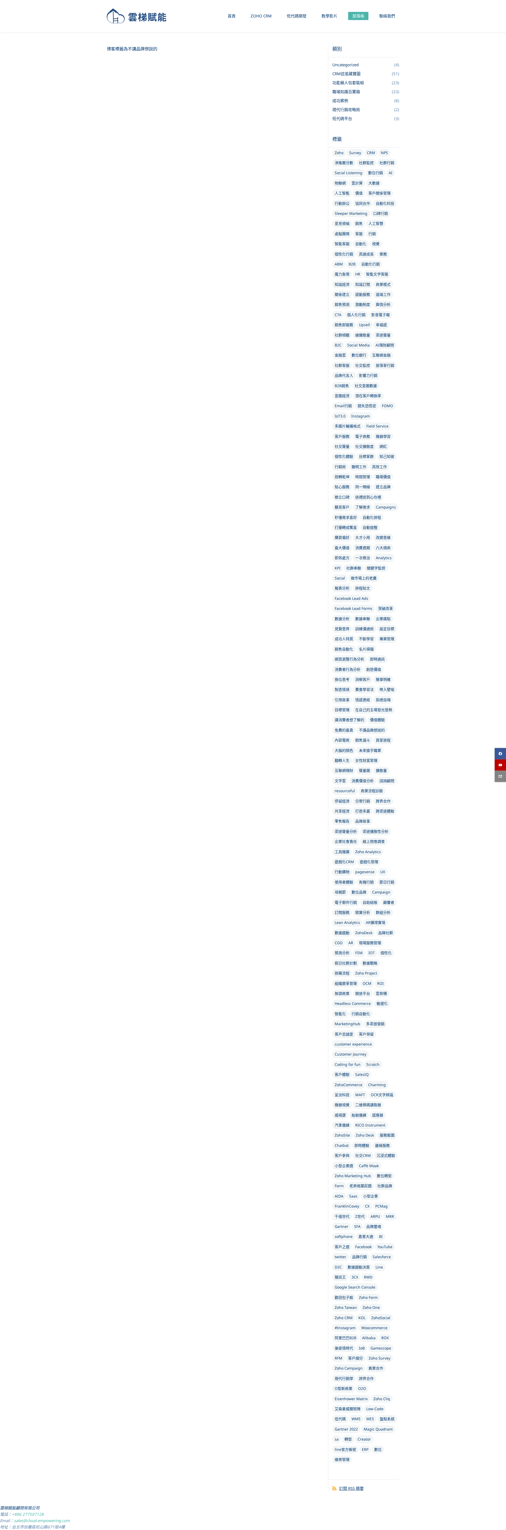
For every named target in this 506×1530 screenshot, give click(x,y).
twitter (340, 1256)
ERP (365, 1449)
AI (390, 172)
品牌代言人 (344, 375)
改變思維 (383, 537)
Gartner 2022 (346, 1429)
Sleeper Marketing (351, 213)
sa (337, 1439)
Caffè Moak (369, 1165)
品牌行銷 (359, 1256)
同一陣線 (362, 486)
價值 (359, 193)
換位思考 (342, 679)
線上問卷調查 (374, 841)
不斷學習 (366, 638)
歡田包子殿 (344, 1297)
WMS (356, 1418)
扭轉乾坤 (342, 476)
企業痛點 (383, 618)
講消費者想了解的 (349, 719)
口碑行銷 (380, 213)
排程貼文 (362, 588)
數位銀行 (359, 355)
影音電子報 (380, 314)
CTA (338, 314)
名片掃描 (366, 649)
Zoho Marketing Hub (353, 1175)
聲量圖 (364, 770)
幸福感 (381, 324)
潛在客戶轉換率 (368, 395)
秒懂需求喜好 (346, 517)
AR (350, 942)
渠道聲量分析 (346, 831)
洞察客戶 (362, 679)
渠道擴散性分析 (375, 831)
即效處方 (342, 557)
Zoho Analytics (368, 851)
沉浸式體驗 (386, 1155)
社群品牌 (384, 1185)
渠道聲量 (383, 335)
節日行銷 (387, 882)
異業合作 (375, 1368)
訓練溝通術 (364, 628)
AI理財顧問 (385, 345)
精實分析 (362, 912)
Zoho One (371, 1307)
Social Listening (348, 172)
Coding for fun (348, 1064)
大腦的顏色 (344, 750)
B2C (338, 345)
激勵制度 (362, 304)
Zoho (339, 152)
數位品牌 (359, 892)
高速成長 (366, 253)
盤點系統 (387, 1418)
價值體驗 (377, 719)
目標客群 (366, 456)
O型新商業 (343, 1388)
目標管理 (342, 709)
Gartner (341, 1226)
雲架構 (381, 993)
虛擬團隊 (342, 233)
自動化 (360, 243)
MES (370, 1418)
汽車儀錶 (342, 1125)
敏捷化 (382, 1003)
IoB (362, 1348)
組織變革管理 (346, 983)
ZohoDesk (363, 932)
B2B (352, 264)
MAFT (360, 1094)
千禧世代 (342, 1216)
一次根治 (362, 557)
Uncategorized (345, 64)
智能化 (340, 1013)
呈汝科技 (342, 1094)
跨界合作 (383, 801)
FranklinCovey (347, 1206)
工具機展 (342, 851)
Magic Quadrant (378, 1429)
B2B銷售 (342, 385)
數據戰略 (370, 963)
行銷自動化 (361, 1013)
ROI (380, 983)
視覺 (376, 243)
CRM (371, 152)
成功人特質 (344, 638)
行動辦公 (342, 203)
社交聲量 (342, 446)
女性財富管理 (366, 760)
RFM (338, 1358)
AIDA (339, 1196)
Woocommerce (374, 1327)
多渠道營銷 (375, 1023)
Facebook (363, 1246)
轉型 (348, 1439)
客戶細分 (355, 1358)
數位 (378, 1449)
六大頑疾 (383, 547)
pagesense (364, 871)
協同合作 (362, 203)
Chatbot (342, 1145)
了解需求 (362, 507)
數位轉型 (384, 1175)
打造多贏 (362, 811)
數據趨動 (342, 932)
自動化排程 (372, 517)
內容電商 (342, 740)
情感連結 (362, 699)
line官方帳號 (345, 1449)
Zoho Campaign (349, 1368)
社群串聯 (353, 568)
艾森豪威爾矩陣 (348, 1408)
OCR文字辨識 (382, 1094)
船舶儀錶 (359, 1115)
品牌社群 (385, 932)
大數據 (374, 183)
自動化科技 (385, 203)
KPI (337, 568)
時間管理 (362, 476)
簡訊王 (340, 1277)
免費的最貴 (344, 730)
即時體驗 (361, 1145)
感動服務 (362, 294)
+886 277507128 (28, 1514)
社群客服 (342, 365)
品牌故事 (362, 821)
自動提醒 (370, 527)
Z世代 (360, 1216)
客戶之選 (342, 1246)
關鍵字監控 (376, 568)
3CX (355, 1277)
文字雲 (340, 780)
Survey (355, 152)
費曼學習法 (364, 689)
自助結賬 (370, 902)
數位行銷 (375, 172)
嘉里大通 (365, 1236)
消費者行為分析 (348, 669)
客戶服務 (342, 436)
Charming (377, 1084)
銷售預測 (342, 304)
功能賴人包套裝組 (348, 82)
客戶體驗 (342, 1074)
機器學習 (383, 436)
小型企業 (370, 1196)
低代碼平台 (342, 118)
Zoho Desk (365, 1135)
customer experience (353, 1044)
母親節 (340, 892)
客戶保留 (366, 1034)
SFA (357, 1226)
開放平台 (362, 993)
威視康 (340, 1115)
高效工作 (379, 466)
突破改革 (385, 608)
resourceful (345, 790)
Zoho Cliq (381, 1398)
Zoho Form (368, 1297)
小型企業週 (344, 1165)
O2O (362, 1388)
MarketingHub (347, 1023)
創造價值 (373, 669)
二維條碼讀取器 (368, 1104)
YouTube (384, 1246)
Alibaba (369, 1337)
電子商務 (362, 436)
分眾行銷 (362, 801)
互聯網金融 (381, 355)
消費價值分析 (363, 780)
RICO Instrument (370, 1125)
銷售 (359, 223)
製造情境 (342, 689)
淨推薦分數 (344, 162)
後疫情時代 (344, 1348)
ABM (339, 264)
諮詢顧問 (387, 780)
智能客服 (342, 243)
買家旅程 (383, 740)
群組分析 (383, 912)
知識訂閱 (362, 284)
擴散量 (381, 770)
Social (340, 578)
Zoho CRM (344, 1317)
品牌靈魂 (373, 1226)
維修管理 (342, 1459)
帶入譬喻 (387, 689)
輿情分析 (383, 304)
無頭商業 (342, 993)
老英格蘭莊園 (360, 1185)
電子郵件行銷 (346, 902)
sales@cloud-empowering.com (42, 1520)
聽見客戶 (342, 507)
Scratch (373, 1064)
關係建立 (342, 294)
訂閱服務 (342, 912)
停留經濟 (342, 801)
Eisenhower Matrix (351, 1398)
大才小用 (362, 537)
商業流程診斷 (372, 790)
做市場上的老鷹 (364, 578)
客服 (359, 233)
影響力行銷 (368, 375)
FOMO (387, 405)
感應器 (377, 1115)
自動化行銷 (370, 264)
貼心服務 (342, 486)
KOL (362, 1317)
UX (382, 871)
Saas (353, 1196)
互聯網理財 (344, 770)
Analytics (384, 557)
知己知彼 (387, 456)
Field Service (377, 426)
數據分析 (342, 618)
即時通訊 (377, 659)
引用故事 (342, 699)
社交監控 (362, 365)
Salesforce (382, 1256)
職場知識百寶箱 (346, 91)
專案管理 (387, 638)
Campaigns (386, 507)
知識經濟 (342, 284)
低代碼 (340, 1418)
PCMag (381, 1206)
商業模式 (383, 284)
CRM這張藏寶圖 (346, 73)
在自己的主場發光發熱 (373, 709)
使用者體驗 (344, 882)
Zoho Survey (379, 1358)
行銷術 (340, 466)
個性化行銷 (344, 253)
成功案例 (340, 100)
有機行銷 (366, 882)
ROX (385, 1337)
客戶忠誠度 (344, 1034)
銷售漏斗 (362, 740)
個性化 (386, 952)
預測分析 (342, 952)
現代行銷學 (344, 1378)
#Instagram (345, 1327)
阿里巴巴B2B (345, 1337)
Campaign (381, 892)
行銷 (372, 233)
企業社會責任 (346, 841)
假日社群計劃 (346, 963)
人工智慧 (375, 223)
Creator (364, 1439)
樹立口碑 (342, 497)
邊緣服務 (382, 1145)
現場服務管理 (370, 942)
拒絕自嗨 (383, 699)
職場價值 (383, 476)
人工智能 (342, 193)
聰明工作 (359, 466)
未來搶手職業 (370, 750)
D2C (338, 1267)
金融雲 (340, 355)
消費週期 (362, 547)
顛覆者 (388, 902)
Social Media (358, 345)
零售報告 (342, 821)
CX (367, 1206)
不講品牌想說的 (372, 730)
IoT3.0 (340, 416)
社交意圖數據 (366, 385)
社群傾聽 (342, 335)
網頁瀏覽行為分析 (349, 659)
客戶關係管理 (379, 193)
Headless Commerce (353, 1003)
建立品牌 (383, 486)
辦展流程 (342, 973)
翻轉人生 (342, 760)
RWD (368, 1277)
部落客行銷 (385, 365)
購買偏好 (342, 537)
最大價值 (342, 547)
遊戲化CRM (344, 861)
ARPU (375, 1216)
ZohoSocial (380, 1317)
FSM (359, 952)
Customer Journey (350, 1054)
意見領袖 (342, 223)
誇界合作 (366, 1378)
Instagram (360, 416)
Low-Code (374, 1408)
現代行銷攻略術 (346, 109)
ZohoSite (342, 1135)
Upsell (364, 324)
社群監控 (366, 162)
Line (379, 1267)
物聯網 (340, 183)
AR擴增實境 (375, 922)
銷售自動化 (344, 649)
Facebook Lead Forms (353, 608)
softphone (344, 1236)
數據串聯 (362, 618)
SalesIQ (362, 1074)
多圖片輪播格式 (348, 426)
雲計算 (357, 183)
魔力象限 (342, 274)
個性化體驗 (344, 456)
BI (381, 1236)
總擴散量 (362, 335)
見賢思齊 (342, 628)
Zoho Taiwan (346, 1307)
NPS (384, 152)
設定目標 (387, 628)
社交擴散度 (364, 446)
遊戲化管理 (369, 861)
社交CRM (363, 1155)
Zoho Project (366, 973)
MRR (390, 1216)
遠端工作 (383, 294)
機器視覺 (342, 1104)
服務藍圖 (387, 1135)
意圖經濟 (342, 395)
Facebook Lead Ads (351, 598)
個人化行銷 (356, 314)
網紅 (383, 446)
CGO (339, 942)
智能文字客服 (377, 274)
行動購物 (342, 871)
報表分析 (342, 588)
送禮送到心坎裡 (368, 497)
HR (357, 274)
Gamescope (381, 1348)
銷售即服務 (344, 324)
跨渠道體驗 (385, 811)
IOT (371, 952)
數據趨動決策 (359, 1267)
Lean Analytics (347, 922)
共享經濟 (342, 811)
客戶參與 (342, 1155)
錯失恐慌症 (367, 405)
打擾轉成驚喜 (346, 527)
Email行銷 (343, 405)
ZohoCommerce (348, 1084)
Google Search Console (355, 1287)
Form (339, 1185)
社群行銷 (387, 162)
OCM (367, 983)
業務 (383, 253)
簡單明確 (383, 679)
